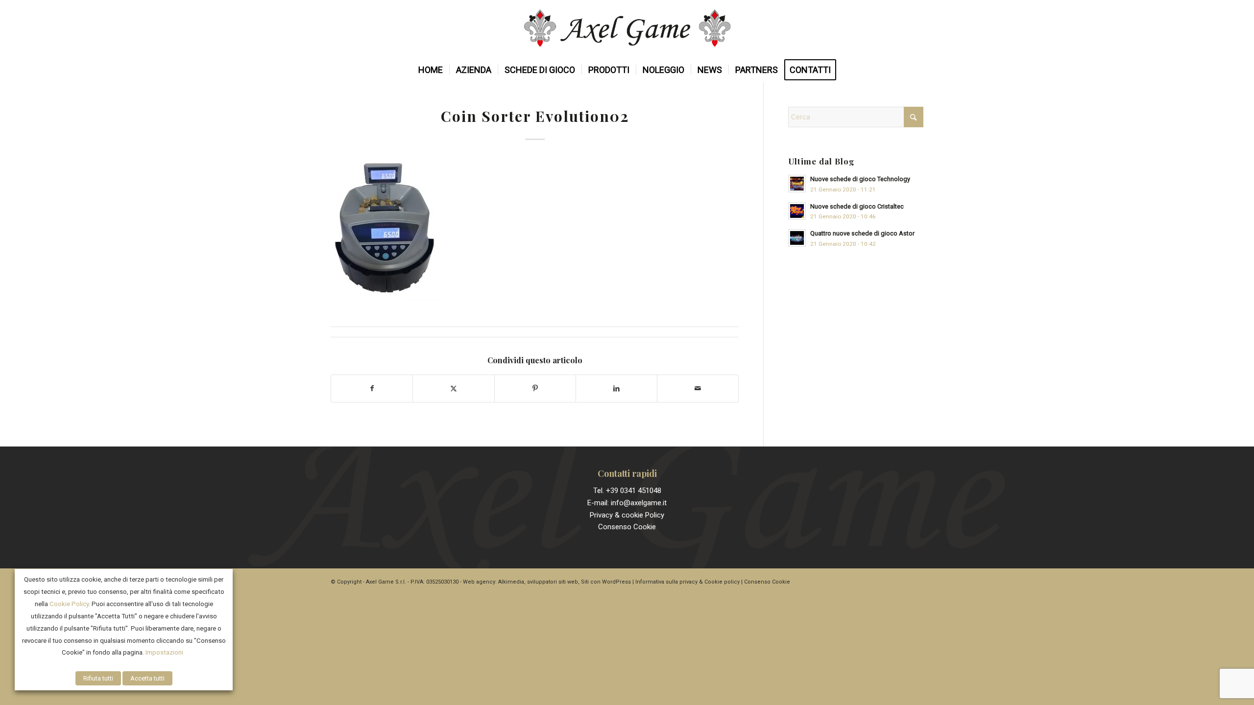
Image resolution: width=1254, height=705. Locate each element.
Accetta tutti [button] (147, 678)
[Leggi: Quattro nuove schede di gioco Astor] (797, 238)
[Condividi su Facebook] (371, 388)
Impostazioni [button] (164, 652)
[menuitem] (430, 70)
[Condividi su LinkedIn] (616, 388)
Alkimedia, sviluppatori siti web (538, 582)
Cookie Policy (69, 604)
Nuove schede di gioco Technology (860, 179)
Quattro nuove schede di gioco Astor (862, 233)
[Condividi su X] (453, 388)
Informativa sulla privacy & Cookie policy (687, 582)
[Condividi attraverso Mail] (697, 388)
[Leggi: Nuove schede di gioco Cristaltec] (797, 211)
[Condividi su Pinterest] (535, 388)
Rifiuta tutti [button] (98, 678)
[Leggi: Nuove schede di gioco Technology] (797, 183)
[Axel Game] (627, 29)
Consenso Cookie (627, 526)
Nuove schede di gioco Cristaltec (857, 206)
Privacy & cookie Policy (627, 515)
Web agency (479, 582)
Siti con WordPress (606, 582)
